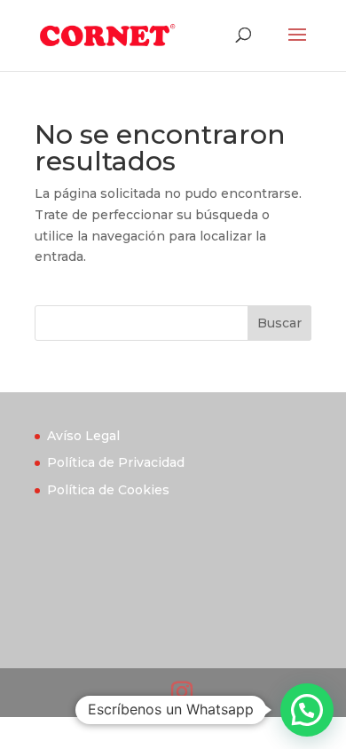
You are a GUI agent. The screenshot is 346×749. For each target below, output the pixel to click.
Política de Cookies (108, 490)
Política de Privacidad (116, 462)
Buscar (279, 323)
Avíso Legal (83, 436)
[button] (307, 710)
